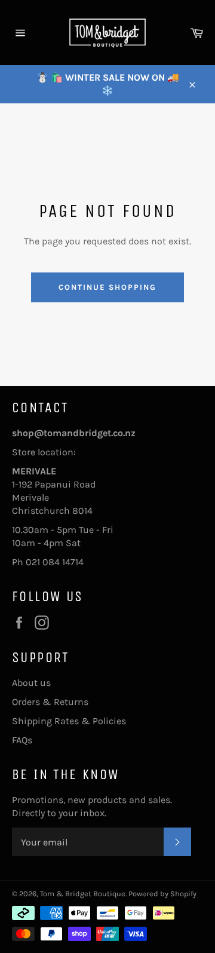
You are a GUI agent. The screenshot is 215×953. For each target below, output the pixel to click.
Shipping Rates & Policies (69, 721)
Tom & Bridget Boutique (82, 893)
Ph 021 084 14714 (48, 562)
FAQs (22, 740)
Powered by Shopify (162, 893)
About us (31, 682)
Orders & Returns (50, 701)
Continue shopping (107, 287)
